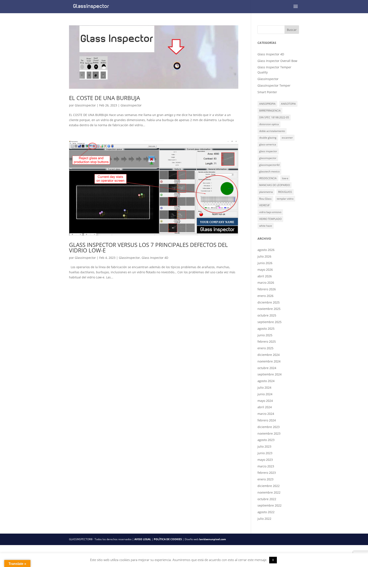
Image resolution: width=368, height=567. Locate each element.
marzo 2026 (265, 283)
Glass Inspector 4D (155, 258)
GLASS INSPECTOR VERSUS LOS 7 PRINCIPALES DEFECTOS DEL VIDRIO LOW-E (148, 247)
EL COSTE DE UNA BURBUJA (104, 98)
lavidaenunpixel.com (212, 539)
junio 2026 (264, 263)
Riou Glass (265, 198)
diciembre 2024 (268, 355)
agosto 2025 (266, 328)
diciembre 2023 (268, 427)
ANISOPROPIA (267, 104)
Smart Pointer (267, 92)
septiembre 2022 (269, 505)
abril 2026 (264, 276)
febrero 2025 (266, 341)
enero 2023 (265, 479)
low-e (285, 178)
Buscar (292, 30)
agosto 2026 (266, 250)
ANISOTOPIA (288, 104)
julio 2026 (264, 256)
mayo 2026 (265, 270)
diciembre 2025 (268, 302)
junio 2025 (264, 335)
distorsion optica (269, 124)
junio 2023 (264, 453)
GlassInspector (85, 105)
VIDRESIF (264, 205)
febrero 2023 (266, 473)
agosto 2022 (266, 512)
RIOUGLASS (285, 192)
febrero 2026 (266, 289)
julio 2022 (264, 519)
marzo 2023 (265, 466)
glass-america (267, 144)
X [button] (273, 560)
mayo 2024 (265, 401)
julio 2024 (264, 387)
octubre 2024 (266, 368)
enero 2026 (265, 296)
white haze (265, 226)
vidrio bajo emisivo (270, 212)
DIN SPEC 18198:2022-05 (274, 117)
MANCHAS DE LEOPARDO (274, 185)
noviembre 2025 (268, 309)
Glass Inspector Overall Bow (277, 61)
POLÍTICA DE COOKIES (168, 539)
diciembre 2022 (268, 486)
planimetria (266, 192)
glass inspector (268, 151)
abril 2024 (264, 407)
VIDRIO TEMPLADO (270, 219)
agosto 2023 (266, 440)
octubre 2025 (266, 315)
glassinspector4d (269, 165)
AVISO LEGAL (142, 539)
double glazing (267, 137)
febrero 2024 (266, 420)
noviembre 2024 (268, 361)
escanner (287, 137)
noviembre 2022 (268, 492)
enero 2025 (265, 348)
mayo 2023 (265, 460)
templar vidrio (285, 198)
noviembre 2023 (268, 433)
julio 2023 (264, 446)
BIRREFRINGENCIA (270, 110)
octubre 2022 (266, 499)
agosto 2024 (266, 381)
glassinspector (267, 158)
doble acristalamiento (272, 131)
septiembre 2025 (269, 322)
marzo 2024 (265, 414)
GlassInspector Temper (273, 85)
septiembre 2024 (269, 374)
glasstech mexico (269, 171)
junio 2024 (264, 394)
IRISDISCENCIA (268, 178)
